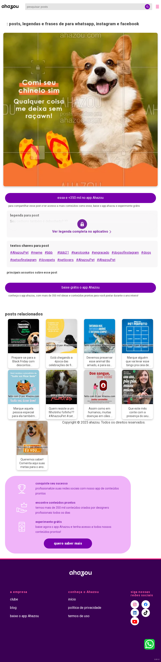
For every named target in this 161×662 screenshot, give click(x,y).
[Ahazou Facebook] (146, 604)
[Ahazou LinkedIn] (135, 613)
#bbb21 (63, 253)
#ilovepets (47, 260)
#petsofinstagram (23, 260)
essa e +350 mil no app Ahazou (80, 198)
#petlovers (65, 260)
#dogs (146, 253)
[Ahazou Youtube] (135, 621)
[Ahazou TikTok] (146, 613)
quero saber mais (68, 543)
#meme (36, 253)
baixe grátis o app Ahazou (81, 287)
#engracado (100, 253)
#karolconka (80, 253)
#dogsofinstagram (125, 253)
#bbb (49, 253)
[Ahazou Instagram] (135, 604)
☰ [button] (157, 6)
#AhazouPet (19, 253)
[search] (147, 6)
